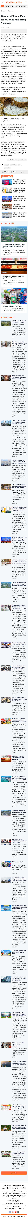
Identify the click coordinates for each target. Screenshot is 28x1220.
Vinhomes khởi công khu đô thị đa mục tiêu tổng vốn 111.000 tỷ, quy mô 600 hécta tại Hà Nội (19, 540)
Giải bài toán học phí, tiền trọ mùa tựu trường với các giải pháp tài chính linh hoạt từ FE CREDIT (19, 608)
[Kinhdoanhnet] (14, 2)
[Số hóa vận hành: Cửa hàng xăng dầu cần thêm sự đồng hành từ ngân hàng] (6, 908)
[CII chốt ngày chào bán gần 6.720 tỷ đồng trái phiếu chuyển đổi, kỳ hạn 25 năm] (14, 234)
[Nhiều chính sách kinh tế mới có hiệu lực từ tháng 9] (6, 645)
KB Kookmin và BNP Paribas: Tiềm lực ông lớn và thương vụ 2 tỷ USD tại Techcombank (19, 979)
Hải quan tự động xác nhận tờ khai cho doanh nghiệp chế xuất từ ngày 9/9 (19, 667)
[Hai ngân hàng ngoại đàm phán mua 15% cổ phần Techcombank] (6, 1154)
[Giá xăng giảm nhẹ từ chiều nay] (14, 296)
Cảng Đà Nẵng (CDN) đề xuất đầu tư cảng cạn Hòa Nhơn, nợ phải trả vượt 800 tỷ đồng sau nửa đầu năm (19, 779)
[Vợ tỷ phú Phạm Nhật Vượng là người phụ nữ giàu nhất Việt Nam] (6, 842)
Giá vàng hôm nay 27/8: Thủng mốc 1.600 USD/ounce (18, 1044)
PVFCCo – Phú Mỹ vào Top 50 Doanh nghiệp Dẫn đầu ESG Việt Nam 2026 (19, 422)
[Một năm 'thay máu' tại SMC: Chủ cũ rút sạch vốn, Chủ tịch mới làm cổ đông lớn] (6, 463)
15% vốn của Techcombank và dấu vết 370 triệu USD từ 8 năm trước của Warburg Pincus (19, 562)
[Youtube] (15, 1212)
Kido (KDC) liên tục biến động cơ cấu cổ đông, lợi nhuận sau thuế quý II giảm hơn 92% (19, 880)
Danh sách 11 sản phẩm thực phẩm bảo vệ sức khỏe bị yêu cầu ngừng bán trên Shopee (19, 344)
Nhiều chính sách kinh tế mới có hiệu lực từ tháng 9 (19, 643)
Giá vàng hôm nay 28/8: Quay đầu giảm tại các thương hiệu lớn (13, 277)
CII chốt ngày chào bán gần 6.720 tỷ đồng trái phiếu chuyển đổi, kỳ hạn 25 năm (14, 246)
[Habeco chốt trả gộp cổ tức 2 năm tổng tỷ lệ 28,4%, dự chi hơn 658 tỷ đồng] (6, 510)
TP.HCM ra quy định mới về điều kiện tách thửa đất (19, 321)
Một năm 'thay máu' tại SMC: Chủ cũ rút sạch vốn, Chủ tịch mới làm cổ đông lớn (19, 463)
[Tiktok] (18, 1212)
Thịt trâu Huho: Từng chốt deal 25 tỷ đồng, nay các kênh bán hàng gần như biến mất (19, 1128)
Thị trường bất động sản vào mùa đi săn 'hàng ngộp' (19, 811)
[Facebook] (9, 1212)
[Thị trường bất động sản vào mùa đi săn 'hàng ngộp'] (6, 813)
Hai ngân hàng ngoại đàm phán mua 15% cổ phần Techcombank (18, 1153)
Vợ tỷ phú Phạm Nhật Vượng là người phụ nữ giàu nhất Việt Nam (19, 841)
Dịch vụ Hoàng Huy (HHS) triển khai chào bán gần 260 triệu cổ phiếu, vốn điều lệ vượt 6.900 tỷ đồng (19, 487)
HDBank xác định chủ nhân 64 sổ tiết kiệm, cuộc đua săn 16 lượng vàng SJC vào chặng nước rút (19, 1107)
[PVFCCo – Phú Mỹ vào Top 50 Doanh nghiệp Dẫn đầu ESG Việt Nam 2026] (6, 423)
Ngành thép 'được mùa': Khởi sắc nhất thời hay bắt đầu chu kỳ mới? (19, 377)
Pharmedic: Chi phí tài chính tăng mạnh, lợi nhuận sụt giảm (19, 952)
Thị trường (4, 240)
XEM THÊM (14, 1173)
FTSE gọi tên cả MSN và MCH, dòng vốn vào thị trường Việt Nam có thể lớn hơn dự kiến (19, 721)
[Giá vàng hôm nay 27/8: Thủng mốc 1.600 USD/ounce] (6, 1045)
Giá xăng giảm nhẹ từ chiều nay (12, 306)
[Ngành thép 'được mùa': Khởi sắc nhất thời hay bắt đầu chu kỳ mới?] (6, 378)
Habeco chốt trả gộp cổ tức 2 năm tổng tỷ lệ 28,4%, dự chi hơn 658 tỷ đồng (19, 509)
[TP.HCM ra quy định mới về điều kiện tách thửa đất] (6, 323)
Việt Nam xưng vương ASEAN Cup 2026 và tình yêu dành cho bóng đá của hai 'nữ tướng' (19, 1015)
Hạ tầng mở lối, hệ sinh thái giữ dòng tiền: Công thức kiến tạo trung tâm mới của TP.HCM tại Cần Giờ (19, 1064)
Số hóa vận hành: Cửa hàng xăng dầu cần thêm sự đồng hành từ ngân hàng (19, 907)
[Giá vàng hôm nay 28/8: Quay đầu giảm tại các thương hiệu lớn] (14, 266)
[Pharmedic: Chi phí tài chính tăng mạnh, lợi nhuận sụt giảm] (6, 953)
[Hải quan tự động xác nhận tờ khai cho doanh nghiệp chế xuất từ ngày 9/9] (6, 668)
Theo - (17, 159)
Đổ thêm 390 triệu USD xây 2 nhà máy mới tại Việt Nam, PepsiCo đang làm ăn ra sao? (19, 700)
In (23, 172)
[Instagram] (12, 1212)
